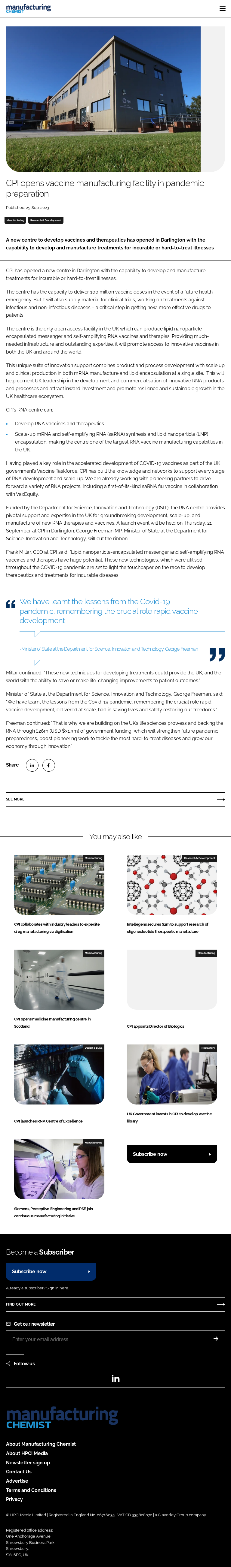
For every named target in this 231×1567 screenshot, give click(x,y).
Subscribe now (150, 1154)
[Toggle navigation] (222, 8)
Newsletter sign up (28, 1463)
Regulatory (208, 1047)
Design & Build (93, 1047)
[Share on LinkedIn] (32, 765)
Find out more (20, 1304)
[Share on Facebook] (48, 765)
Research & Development (45, 220)
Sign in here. (57, 1288)
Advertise (17, 1481)
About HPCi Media (27, 1453)
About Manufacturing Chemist (41, 1444)
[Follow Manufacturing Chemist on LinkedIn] (115, 1380)
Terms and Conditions (31, 1490)
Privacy (14, 1499)
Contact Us (19, 1472)
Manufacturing (15, 220)
